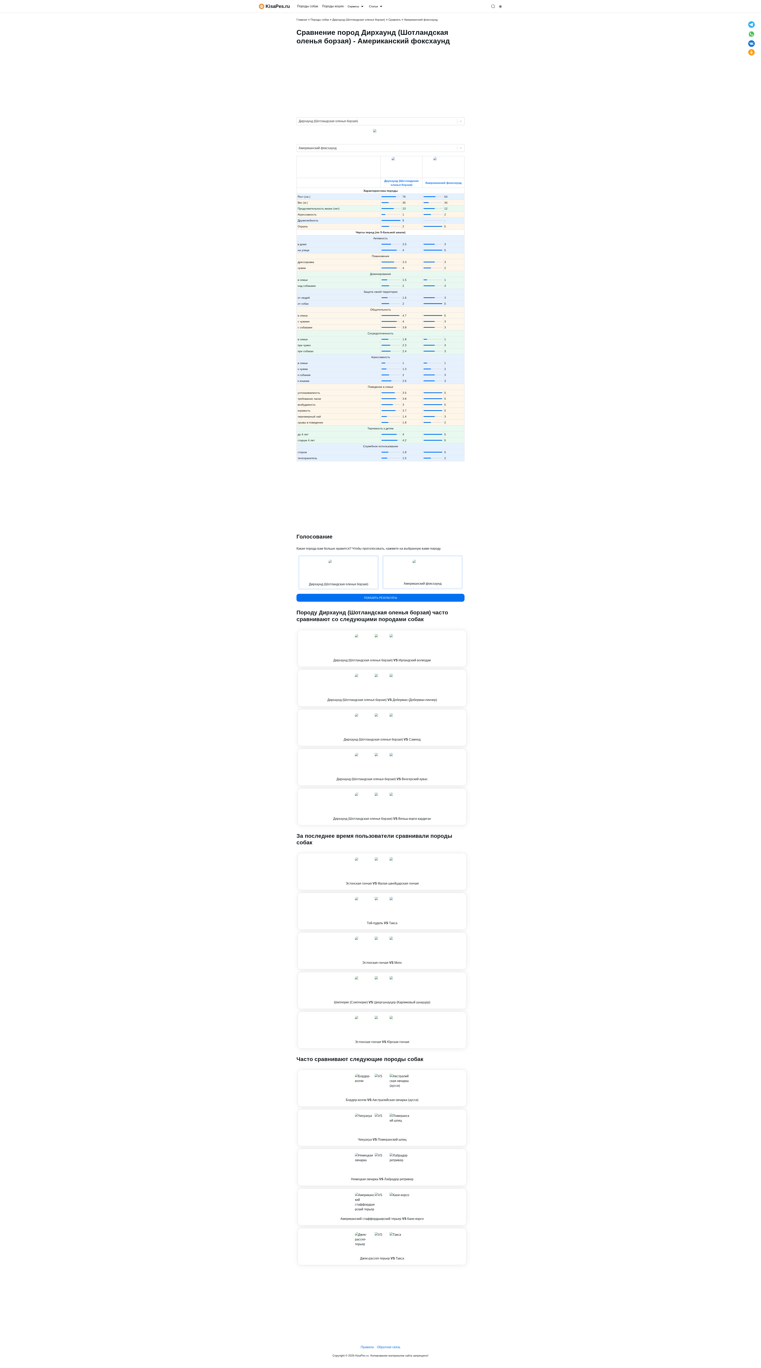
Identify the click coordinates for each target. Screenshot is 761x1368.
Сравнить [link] (394, 19)
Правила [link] (367, 1347)
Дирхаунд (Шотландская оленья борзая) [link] (358, 19)
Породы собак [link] (307, 6)
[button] (382, 648)
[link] (382, 648)
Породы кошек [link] (333, 6)
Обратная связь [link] (388, 1347)
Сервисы (353, 6)
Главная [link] (301, 19)
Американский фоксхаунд (443, 182)
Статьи (373, 6)
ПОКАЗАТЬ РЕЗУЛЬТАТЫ (380, 597)
